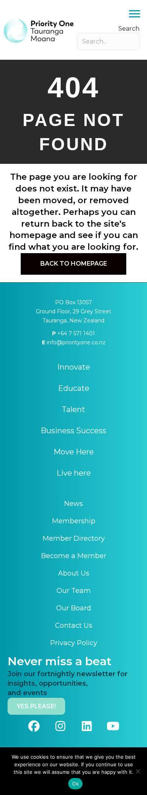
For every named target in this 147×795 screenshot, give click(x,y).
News (73, 503)
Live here (74, 473)
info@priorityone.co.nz (75, 342)
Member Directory (74, 538)
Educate (73, 388)
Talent (73, 409)
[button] (34, 726)
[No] (137, 771)
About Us (73, 573)
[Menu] (134, 14)
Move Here (74, 451)
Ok (75, 784)
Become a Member (73, 556)
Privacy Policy (73, 643)
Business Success (73, 430)
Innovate (73, 367)
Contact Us (73, 625)
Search (128, 28)
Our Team (74, 591)
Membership (73, 521)
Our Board (73, 608)
